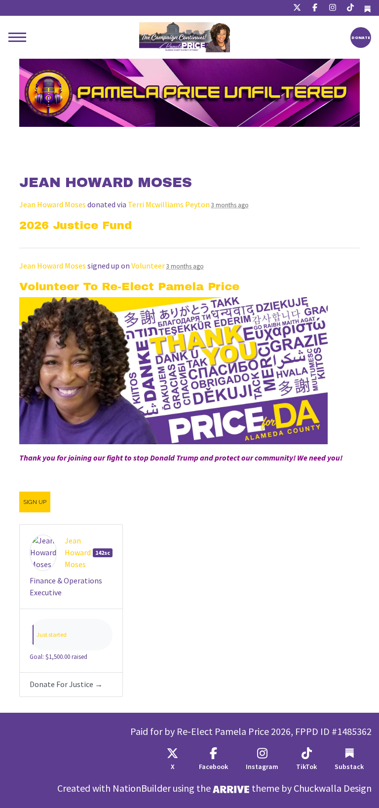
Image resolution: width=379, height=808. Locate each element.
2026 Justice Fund (75, 225)
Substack (349, 766)
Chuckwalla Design (333, 788)
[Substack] (367, 8)
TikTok (306, 766)
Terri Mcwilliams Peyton (169, 204)
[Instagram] (333, 8)
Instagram (262, 766)
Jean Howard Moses (52, 204)
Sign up (34, 502)
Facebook (213, 766)
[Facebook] (315, 8)
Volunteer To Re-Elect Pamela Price (129, 286)
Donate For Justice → (66, 684)
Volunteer (148, 266)
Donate (360, 37)
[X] (297, 8)
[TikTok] (350, 8)
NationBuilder (142, 788)
